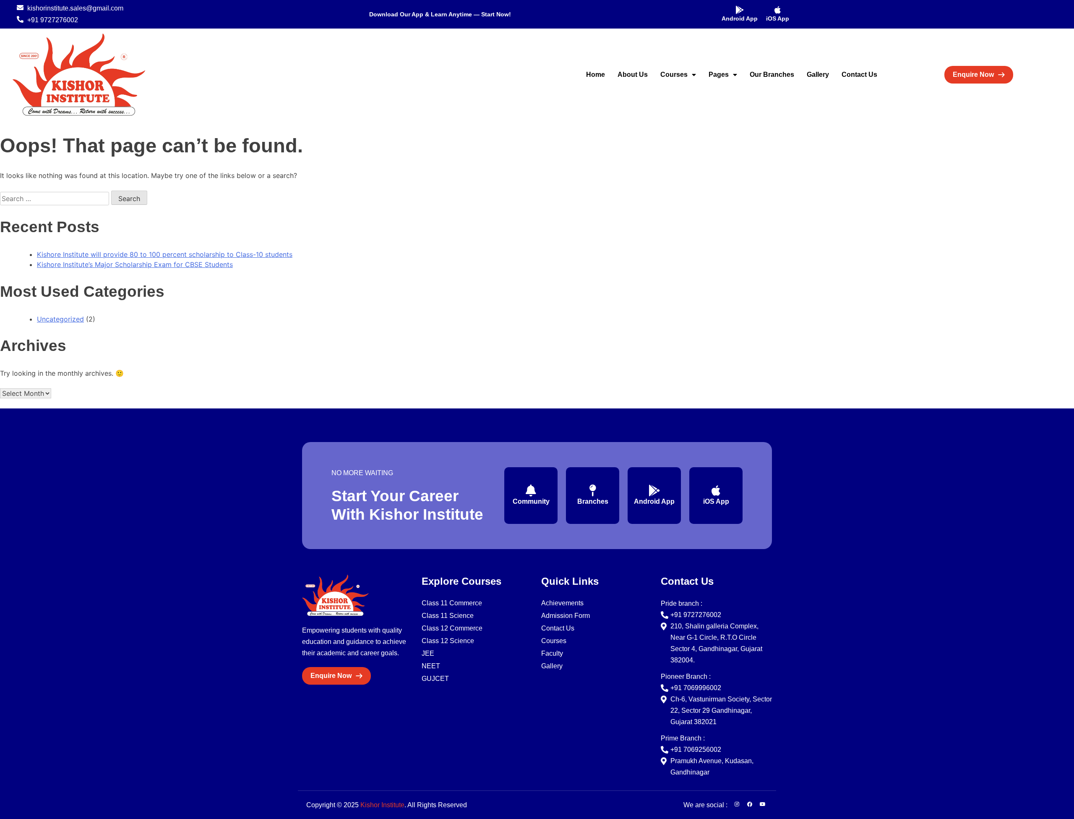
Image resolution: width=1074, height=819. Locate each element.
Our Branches (772, 74)
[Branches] (593, 491)
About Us (633, 74)
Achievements (562, 603)
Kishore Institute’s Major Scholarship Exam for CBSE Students (135, 264)
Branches (592, 501)
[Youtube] (763, 804)
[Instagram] (737, 804)
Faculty (552, 653)
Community (531, 501)
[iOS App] (778, 10)
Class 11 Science (448, 615)
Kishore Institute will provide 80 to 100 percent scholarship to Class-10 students (164, 254)
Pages (719, 74)
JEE (428, 653)
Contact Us (859, 74)
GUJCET (435, 678)
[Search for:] (55, 198)
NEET (431, 666)
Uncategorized (60, 319)
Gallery (818, 74)
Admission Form (565, 615)
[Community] (531, 491)
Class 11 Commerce (452, 603)
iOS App (777, 18)
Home (595, 74)
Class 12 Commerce (452, 628)
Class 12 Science (448, 640)
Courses (674, 74)
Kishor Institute (382, 805)
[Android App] (739, 10)
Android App (740, 18)
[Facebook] (750, 804)
